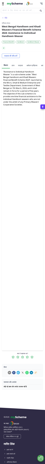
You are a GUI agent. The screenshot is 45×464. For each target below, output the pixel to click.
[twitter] (22, 372)
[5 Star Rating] (32, 357)
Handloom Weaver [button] (33, 42)
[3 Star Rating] (22, 357)
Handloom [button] (20, 42)
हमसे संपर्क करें (11, 454)
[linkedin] (31, 372)
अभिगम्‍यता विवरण (12, 462)
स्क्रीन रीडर (10, 458)
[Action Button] (15, 4)
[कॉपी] (35, 372)
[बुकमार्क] (4, 48)
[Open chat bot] (40, 458)
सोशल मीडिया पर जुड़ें (12, 436)
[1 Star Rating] (13, 357)
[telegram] (18, 372)
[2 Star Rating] (17, 357)
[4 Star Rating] (27, 357)
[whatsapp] (27, 372)
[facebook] (14, 372)
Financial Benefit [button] (8, 42)
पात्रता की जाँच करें (10, 56)
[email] (9, 372)
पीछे (6, 18)
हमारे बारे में (10, 450)
